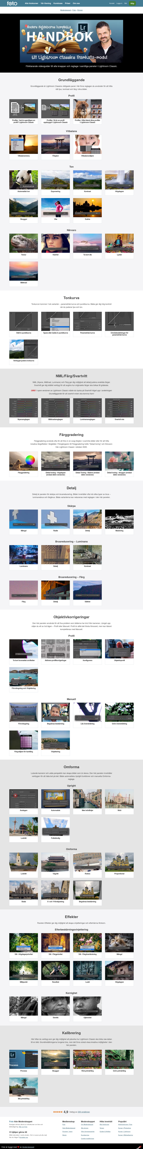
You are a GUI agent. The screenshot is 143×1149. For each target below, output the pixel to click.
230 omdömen (84, 1111)
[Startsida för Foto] (15, 3)
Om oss (76, 3)
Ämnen (80, 10)
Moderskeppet (65, 10)
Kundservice (85, 1135)
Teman (102, 1128)
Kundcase (57, 3)
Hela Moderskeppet (68, 1128)
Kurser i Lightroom (124, 1131)
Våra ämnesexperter (88, 1131)
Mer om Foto (23, 1127)
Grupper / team (67, 1131)
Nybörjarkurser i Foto (125, 1124)
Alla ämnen (84, 1128)
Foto (74, 10)
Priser (67, 3)
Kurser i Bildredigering (125, 1135)
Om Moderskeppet (87, 1124)
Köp (132, 3)
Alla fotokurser (104, 1124)
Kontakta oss (23, 1137)
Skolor (64, 1135)
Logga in (119, 3)
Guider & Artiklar (105, 1131)
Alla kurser (31, 3)
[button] (125, 3)
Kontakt (111, 3)
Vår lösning (46, 3)
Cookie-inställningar (87, 1138)
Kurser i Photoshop (124, 1128)
